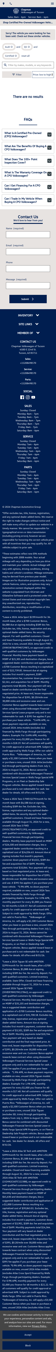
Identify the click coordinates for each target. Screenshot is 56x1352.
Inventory (25, 315)
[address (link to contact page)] (3, 3)
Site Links (26, 324)
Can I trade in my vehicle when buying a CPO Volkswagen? (23, 200)
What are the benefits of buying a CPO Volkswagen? (25, 147)
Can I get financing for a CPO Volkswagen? (22, 187)
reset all (25, 55)
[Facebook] (22, 397)
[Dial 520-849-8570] (10, 3)
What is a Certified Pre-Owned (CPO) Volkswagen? (22, 134)
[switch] (52, 3)
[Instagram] (27, 397)
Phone (9, 262)
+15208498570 (28, 362)
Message (16, 279)
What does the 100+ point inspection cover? (20, 160)
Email (14, 245)
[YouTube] (33, 397)
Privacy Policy (39, 1326)
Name (15, 228)
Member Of (25, 333)
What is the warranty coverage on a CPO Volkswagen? (25, 174)
